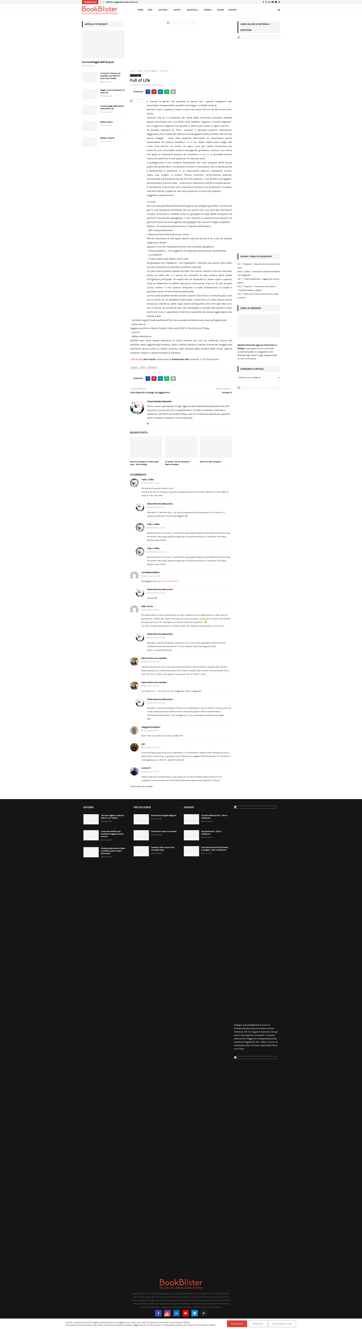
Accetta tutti (237, 1323)
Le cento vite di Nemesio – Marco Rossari (178, 463)
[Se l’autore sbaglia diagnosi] (141, 819)
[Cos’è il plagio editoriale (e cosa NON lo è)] (89, 110)
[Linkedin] (176, 1313)
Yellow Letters (106, 122)
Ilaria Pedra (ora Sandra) (153, 658)
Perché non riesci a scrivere (163, 831)
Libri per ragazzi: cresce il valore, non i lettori (112, 816)
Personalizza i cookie (282, 1323)
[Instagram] (167, 1313)
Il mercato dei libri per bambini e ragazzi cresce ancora (112, 834)
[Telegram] (194, 1313)
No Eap (220, 10)
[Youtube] (185, 1313)
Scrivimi (232, 10)
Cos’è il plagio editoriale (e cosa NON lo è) (112, 107)
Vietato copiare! (107, 138)
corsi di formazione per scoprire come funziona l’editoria (254, 1028)
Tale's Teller (147, 479)
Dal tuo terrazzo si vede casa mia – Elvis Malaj (144, 463)
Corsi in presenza (250, 308)
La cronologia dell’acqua (98, 62)
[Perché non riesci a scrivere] (141, 835)
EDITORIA (163, 10)
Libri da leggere (135, 75)
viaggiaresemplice (150, 727)
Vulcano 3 (227, 392)
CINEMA (207, 10)
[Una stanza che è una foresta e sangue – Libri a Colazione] (191, 851)
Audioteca (192, 10)
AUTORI (177, 10)
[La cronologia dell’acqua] (103, 44)
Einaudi (134, 368)
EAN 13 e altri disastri (210, 461)
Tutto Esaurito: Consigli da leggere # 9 (150, 392)
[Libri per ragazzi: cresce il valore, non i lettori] (91, 819)
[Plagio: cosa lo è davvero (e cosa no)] (89, 94)
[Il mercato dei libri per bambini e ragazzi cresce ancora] (91, 835)
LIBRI (149, 10)
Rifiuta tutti (258, 1323)
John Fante (152, 368)
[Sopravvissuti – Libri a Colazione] (191, 835)
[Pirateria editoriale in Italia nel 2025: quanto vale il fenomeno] (91, 852)
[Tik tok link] (279, 2)
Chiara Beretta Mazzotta (141, 85)
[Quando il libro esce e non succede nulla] (141, 851)
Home (140, 10)
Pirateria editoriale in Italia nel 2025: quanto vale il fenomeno (113, 851)
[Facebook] (158, 1313)
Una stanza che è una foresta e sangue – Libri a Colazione (214, 848)
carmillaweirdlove (150, 572)
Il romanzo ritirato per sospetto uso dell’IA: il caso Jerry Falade (110, 76)
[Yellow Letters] (89, 126)
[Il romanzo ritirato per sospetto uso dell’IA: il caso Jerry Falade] (89, 77)
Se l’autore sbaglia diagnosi (163, 815)
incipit (143, 368)
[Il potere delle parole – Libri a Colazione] (191, 819)
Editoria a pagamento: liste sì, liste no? (122, 2)
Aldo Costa (147, 606)
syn (143, 744)
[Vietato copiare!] (89, 142)
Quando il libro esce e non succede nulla (162, 848)
